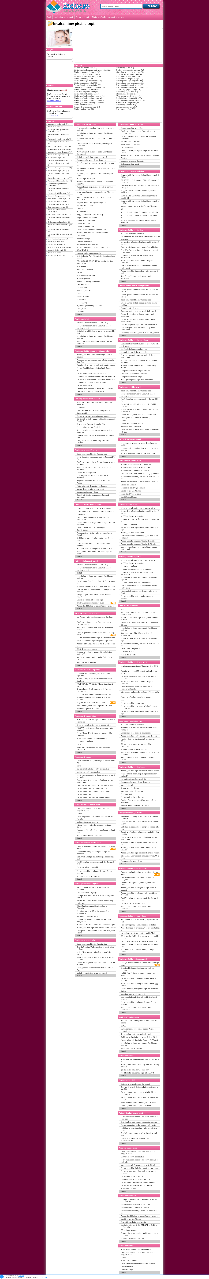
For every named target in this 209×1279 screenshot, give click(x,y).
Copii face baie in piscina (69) (58, 239)
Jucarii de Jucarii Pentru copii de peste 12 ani (138, 1165)
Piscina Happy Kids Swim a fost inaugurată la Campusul (94, 734)
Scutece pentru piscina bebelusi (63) (58, 135)
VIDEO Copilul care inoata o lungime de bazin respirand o (95, 729)
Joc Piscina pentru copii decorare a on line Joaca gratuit (95, 618)
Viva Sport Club (83, 266)
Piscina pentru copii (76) (56, 158)
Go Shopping (82, 303)
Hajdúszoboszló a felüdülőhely (132, 128)
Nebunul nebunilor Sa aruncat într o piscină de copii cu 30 (94, 653)
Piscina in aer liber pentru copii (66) (58, 174)
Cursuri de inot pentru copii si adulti (90, 489)
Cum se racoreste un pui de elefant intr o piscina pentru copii (95, 781)
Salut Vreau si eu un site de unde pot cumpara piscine (138, 950)
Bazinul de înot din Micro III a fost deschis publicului (93, 888)
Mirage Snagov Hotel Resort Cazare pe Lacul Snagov (94, 596)
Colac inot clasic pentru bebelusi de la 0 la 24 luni (95, 508)
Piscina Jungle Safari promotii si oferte (91, 373)
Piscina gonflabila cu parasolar (132, 703)
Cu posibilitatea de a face (130, 308)
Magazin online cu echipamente (89, 253)
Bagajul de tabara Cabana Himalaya (90, 214)
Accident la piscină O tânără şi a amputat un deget (96, 925)
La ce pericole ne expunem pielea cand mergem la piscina (96, 932)
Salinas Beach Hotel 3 (129, 655)
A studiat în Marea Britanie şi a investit (135, 1084)
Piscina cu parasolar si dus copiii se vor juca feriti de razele (139, 677)
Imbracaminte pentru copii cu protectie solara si (94, 706)
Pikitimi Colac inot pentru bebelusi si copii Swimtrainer (93, 518)
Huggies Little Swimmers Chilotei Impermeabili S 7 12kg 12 (140, 176)
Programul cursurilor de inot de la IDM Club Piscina (94, 482)
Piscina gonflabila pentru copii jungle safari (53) (58, 130)
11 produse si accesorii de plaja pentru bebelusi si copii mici (95, 129)
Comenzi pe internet (84, 242)
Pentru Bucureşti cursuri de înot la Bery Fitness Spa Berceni (94, 153)
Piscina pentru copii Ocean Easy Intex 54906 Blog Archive (140, 1066)
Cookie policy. (42, 1277)
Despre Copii (82, 287)
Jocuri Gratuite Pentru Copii (87, 269)
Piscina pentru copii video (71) (58, 155)
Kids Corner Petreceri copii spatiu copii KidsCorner (136, 277)
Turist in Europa (127, 1270)
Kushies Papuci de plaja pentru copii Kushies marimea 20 (94, 690)
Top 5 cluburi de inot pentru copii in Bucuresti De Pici (96, 458)
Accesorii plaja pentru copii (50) (59, 196)
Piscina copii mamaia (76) (57, 253)
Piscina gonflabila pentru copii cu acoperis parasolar (137, 262)
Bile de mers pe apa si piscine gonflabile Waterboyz (136, 745)
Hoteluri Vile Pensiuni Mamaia (132, 1238)
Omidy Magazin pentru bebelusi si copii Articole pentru (139, 1134)
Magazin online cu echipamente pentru (91, 202)
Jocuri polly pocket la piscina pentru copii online (95, 641)
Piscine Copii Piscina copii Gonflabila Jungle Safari (94, 369)
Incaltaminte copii (83, 239)
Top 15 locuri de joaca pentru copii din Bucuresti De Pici (95, 863)
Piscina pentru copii (84, 794)
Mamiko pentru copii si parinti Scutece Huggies (139, 206)
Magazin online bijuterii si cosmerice (135, 805)
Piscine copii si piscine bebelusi (133, 797)
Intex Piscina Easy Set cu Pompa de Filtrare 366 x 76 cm (140, 857)
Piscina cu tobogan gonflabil (87, 867)
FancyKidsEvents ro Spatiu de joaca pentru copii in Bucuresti (139, 251)
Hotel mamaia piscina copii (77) (59, 199)
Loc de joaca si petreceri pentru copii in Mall (138, 933)
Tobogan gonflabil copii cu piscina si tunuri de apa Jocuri (96, 634)
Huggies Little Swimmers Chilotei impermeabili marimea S (139, 192)
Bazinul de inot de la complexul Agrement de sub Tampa (139, 1098)
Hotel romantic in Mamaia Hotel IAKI (135, 467)
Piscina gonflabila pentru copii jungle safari (108, 17)
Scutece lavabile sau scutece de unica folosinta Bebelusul (94, 431)
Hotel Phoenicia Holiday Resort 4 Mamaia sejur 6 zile (140, 478)
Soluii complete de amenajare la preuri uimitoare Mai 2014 (139, 775)
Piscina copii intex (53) (56, 242)
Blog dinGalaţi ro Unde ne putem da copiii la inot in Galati (95, 948)
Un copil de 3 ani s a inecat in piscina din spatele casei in (95, 897)
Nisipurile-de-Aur (127, 652)
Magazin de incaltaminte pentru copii (91, 702)
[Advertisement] (58, 66)
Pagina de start (126, 794)
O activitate (81, 408)
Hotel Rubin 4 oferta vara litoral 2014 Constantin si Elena (139, 624)
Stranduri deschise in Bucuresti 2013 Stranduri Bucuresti (94, 468)
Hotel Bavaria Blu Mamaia (131, 491)
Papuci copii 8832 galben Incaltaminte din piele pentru (95, 174)
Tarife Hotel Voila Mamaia (131, 494)
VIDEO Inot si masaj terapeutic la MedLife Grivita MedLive (96, 169)
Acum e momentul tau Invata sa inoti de (92, 454)
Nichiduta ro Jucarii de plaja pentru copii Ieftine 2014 (95, 539)
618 (122, 609)
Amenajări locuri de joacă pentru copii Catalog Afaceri (138, 366)
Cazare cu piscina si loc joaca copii (90, 600)
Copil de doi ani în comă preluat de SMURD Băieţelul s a (94, 920)
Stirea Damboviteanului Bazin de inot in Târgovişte (92, 907)
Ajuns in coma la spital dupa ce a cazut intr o (94, 725)
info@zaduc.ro (52, 115)
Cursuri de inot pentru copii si (132, 424)
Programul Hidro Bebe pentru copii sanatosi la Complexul (94, 534)
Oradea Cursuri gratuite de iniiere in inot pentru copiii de (139, 304)
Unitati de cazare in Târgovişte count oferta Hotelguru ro (93, 912)
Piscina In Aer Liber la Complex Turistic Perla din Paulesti (140, 157)
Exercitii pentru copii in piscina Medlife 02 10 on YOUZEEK (139, 1093)
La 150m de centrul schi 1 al (87, 822)
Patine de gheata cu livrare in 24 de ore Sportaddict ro (140, 929)
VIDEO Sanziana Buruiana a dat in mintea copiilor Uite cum (140, 238)
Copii (49, 17)
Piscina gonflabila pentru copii (132, 533)
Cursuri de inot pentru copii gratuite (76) (57, 185)
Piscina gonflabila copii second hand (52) (58, 189)
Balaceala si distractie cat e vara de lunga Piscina (139, 247)
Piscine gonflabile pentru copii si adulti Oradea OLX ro (138, 849)
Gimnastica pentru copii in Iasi (88, 772)
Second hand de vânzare (86, 221)
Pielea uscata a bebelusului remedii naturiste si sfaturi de (94, 403)
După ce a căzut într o (85, 741)
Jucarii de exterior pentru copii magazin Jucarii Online (138, 758)
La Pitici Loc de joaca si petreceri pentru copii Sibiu (138, 884)
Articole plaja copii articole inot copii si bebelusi (139, 1122)
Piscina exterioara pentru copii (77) (60, 160)
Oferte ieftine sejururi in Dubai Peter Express (138, 1264)
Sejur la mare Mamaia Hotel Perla (89, 835)
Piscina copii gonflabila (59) (57, 201)
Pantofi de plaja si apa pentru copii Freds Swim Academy (94, 680)
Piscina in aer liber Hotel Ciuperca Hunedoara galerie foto (138, 137)
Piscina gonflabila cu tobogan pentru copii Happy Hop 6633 (139, 894)
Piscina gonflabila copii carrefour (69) (59, 230)
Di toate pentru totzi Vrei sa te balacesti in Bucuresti (92, 476)
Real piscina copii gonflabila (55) (59, 222)
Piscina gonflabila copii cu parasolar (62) (57, 211)
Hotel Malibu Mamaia (129, 497)
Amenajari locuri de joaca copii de (134, 352)
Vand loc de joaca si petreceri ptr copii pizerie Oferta (138, 740)
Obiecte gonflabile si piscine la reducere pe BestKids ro (137, 256)
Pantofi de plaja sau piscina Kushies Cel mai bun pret (95, 164)
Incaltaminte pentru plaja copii (88, 709)
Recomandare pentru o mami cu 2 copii (136, 1034)
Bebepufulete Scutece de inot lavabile (91, 424)
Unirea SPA (81, 312)
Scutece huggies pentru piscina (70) (60, 178)
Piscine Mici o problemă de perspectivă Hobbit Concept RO (138, 405)
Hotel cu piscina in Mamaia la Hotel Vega (92, 323)
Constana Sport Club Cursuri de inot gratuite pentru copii (138, 328)
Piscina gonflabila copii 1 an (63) (59, 204)
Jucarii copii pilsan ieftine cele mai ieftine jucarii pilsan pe (139, 998)
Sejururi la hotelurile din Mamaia (133, 1222)
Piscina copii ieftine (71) (56, 256)
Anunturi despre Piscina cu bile (88, 876)
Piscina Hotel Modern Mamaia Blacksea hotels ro (95, 606)
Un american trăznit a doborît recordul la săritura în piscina (140, 243)
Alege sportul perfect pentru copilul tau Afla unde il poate (95, 193)
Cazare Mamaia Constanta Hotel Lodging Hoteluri (140, 474)
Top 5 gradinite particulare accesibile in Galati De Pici (95, 969)
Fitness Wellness (83, 297)
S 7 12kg (124, 209)
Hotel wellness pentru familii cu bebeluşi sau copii (96, 586)
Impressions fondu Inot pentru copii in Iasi (93, 769)
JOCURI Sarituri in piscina (87, 649)
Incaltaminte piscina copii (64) (58, 124)
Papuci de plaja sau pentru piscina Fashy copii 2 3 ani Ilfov (96, 139)
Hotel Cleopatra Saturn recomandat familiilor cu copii (139, 639)
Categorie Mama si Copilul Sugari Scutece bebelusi (93, 442)
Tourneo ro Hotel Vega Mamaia (133, 488)
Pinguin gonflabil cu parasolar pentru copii (137, 697)
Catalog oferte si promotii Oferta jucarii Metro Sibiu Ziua (138, 801)
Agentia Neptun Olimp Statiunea (89, 306)
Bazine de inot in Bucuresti (131, 427)
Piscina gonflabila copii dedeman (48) (59, 218)
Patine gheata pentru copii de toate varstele (137, 380)
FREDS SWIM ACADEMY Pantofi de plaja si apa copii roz (95, 685)
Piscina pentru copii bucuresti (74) (59, 139)
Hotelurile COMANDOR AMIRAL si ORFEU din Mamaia (139, 1226)
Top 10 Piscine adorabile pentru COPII (91, 230)
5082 (122, 700)
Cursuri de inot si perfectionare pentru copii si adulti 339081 (138, 320)
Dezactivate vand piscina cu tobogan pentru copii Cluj (95, 858)
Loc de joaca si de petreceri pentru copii (136, 418)
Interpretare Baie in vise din (131, 1048)
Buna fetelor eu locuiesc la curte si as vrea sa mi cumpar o (139, 729)
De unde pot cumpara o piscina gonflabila (136, 569)
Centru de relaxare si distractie (132, 161)
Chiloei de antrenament (85, 227)
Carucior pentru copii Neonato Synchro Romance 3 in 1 (139, 672)
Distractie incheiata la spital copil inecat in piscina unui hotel (139, 1234)
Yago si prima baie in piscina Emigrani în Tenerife (140, 1040)
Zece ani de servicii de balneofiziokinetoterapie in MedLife (139, 1088)
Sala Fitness (81, 300)
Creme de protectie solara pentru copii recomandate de (135, 1139)
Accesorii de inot (83, 211)
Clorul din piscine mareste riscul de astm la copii (95, 785)
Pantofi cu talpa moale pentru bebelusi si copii (94, 694)
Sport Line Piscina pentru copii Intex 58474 (137, 1073)
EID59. (79, 573)
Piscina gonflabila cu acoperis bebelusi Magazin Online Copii (139, 707)
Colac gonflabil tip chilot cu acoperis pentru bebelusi (93, 544)
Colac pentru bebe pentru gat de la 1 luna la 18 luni (96, 511)
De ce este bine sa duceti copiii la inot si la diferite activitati (140, 431)
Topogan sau (81, 309)
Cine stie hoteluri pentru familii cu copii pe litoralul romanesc (96, 590)
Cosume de (81, 236)
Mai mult (79, 314)
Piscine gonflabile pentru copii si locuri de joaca (139, 736)
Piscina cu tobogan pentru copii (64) (58, 164)
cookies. (21, 1276)
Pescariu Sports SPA (84, 290)
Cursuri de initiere (83, 224)
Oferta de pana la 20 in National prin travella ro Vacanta (95, 818)
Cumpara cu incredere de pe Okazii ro (91, 160)
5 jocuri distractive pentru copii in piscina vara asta (96, 638)
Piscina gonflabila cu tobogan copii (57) (60, 235)
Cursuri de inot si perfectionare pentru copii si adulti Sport (138, 315)
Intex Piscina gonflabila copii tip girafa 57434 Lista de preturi (140, 753)
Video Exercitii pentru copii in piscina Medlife (138, 1103)
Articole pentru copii (128, 1188)
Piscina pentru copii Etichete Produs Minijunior (95, 797)
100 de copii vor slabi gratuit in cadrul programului (140, 333)
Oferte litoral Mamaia (129, 1230)
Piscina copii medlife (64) (56, 244)
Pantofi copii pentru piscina (87, 179)
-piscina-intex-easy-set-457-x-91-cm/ (135, 1070)
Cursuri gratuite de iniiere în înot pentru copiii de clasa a (139, 290)
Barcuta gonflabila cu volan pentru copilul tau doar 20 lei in (140, 833)
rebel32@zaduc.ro (54, 101)
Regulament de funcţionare (87, 218)
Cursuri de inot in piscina (86, 472)
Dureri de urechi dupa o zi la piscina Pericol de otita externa (138, 1030)
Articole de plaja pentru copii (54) (59, 247)
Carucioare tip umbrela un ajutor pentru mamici (95, 388)
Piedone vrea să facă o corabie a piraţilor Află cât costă (139, 921)
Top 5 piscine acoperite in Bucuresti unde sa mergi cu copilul (96, 463)
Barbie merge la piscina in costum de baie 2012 (139, 1037)
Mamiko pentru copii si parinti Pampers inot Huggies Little (93, 412)
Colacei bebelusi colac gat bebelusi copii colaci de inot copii (96, 523)
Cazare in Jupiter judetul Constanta (134, 374)
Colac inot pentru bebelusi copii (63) (58, 143)
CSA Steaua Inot (83, 284)
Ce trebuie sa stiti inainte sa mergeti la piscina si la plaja (96, 332)
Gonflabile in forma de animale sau (134, 349)
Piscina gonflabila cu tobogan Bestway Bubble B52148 (94, 872)
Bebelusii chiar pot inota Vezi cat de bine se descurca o (93, 748)
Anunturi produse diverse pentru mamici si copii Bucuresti (139, 361)
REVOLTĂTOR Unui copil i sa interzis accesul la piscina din (96, 721)
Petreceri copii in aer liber (130, 141)
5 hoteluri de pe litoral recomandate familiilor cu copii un (95, 134)
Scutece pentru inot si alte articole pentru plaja (138, 453)
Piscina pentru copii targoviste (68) (60, 168)
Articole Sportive (83, 278)
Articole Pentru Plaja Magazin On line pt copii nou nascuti (96, 257)
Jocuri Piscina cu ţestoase (86, 662)
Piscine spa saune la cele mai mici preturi (136, 1185)
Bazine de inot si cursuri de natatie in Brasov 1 (138, 311)
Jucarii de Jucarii (127, 785)
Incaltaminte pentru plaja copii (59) (60, 152)
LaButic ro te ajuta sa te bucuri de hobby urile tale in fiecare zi (140, 345)
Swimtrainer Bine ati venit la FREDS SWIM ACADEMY (94, 198)
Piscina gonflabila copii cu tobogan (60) (60, 226)
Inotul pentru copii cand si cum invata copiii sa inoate (94, 552)
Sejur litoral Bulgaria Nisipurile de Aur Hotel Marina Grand (138, 613)
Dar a (79, 744)
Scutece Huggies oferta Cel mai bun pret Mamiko (139, 212)
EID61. (123, 1026)
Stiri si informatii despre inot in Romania (92, 486)
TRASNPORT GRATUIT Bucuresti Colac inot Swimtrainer (95, 262)
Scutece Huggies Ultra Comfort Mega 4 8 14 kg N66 (139, 216)
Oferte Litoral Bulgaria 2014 (131, 649)
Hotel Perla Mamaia (128, 485)
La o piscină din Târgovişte (87, 893)
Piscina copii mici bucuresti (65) (59, 193)
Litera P (80, 208)
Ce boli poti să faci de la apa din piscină (92, 157)
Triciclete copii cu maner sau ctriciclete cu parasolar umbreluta (136, 688)
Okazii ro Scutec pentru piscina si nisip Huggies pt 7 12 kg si (140, 186)
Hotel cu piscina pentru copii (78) (59, 146)
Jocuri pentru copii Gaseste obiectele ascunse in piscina (95, 628)
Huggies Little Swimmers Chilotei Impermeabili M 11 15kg (140, 202)
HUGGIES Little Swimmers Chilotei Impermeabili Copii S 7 (96, 420)
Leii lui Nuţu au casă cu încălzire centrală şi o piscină (94, 953)
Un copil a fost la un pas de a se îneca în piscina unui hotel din (139, 1200)
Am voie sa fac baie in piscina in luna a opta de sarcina (139, 1022)
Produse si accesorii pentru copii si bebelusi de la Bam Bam (95, 361)
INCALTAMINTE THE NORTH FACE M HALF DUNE (93, 249)
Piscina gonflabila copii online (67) (60, 181)
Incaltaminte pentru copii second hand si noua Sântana (94, 698)
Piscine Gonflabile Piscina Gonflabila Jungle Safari (96, 379)
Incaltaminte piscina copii (63, 17)
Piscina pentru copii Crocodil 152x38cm (92, 788)
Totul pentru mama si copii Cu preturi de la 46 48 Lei (139, 667)
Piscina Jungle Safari (84, 385)
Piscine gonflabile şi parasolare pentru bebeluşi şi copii (139, 272)
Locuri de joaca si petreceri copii (133, 903)
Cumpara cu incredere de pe (87, 492)
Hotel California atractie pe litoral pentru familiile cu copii (139, 619)
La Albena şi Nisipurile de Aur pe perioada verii (139, 941)
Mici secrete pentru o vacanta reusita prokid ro (138, 925)
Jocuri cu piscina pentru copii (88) (59, 149)
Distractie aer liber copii (130, 164)
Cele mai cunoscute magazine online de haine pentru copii (138, 356)
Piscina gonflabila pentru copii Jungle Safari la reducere (94, 356)
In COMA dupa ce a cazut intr (132, 234)
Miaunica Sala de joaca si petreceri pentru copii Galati (139, 592)
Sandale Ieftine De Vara (86, 275)
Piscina (79, 272)
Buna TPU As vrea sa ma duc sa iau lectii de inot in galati (95, 958)
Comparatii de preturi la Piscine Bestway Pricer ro (96, 376)
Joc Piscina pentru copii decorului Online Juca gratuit (94, 658)
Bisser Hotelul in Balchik (130, 144)
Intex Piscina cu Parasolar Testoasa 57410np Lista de (140, 693)
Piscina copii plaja (83, 17)
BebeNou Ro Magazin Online (88, 281)
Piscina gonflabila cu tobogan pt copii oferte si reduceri (138, 889)
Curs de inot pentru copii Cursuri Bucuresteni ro (139, 324)
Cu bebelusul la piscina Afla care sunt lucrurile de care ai (95, 436)
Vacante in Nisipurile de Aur (87, 916)
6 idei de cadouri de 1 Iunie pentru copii (136, 583)
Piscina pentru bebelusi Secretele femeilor (92, 233)
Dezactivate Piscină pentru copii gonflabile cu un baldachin (139, 537)
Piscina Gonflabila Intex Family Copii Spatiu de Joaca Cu (95, 183)
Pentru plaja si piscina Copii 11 (88, 427)
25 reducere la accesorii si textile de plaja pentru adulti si (139, 444)
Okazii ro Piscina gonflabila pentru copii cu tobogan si (93, 853)
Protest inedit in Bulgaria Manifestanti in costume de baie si (139, 817)
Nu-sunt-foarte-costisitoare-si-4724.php (135, 779)
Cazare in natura (127, 147)
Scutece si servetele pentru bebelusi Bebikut (93, 416)
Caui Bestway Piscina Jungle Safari (90, 391)
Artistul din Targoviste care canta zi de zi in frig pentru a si (95, 902)
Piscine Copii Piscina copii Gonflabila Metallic (138, 544)
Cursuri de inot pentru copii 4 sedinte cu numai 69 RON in (96, 963)
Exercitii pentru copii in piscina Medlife (136, 1106)
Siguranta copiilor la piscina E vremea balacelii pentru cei (94, 342)
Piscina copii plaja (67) (55, 127)
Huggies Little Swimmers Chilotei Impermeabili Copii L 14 (139, 197)
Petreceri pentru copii (85, 205)
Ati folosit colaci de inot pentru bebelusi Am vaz (95, 548)
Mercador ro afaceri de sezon (132, 791)
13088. (79, 294)
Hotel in (80, 149)
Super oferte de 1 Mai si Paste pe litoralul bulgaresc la (136, 634)
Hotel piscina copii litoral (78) (58, 207)
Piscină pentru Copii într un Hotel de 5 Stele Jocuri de (96, 582)
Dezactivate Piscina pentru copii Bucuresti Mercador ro (93, 496)
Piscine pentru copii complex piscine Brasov (93, 791)
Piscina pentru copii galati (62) (58, 171)
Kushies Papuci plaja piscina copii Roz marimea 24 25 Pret (95, 188)
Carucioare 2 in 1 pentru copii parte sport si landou (96, 365)
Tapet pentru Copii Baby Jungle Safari (91, 382)
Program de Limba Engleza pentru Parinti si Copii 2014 (96, 831)
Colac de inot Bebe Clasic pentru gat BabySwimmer (90, 529)
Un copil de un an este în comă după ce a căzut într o (140, 520)
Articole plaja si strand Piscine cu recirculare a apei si (140, 1060)
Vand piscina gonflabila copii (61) (59, 214)
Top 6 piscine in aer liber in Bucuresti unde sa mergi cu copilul (94, 327)
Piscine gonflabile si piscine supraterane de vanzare (96, 928)
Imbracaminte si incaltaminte (87, 245)
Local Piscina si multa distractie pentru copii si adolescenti (94, 145)
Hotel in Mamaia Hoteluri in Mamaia (135, 471)
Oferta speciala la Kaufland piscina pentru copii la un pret (140, 823)
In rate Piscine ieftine (129, 1261)
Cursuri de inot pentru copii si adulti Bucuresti (138, 415)
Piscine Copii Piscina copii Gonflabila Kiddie (138, 541)
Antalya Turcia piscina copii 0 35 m (90, 603)
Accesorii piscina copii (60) (57, 250)
